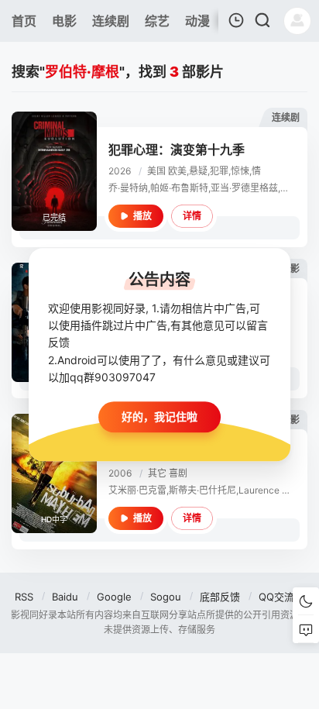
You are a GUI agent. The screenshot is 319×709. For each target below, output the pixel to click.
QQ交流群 (281, 596)
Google (114, 596)
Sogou (165, 596)
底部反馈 (220, 596)
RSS (24, 596)
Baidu (65, 596)
